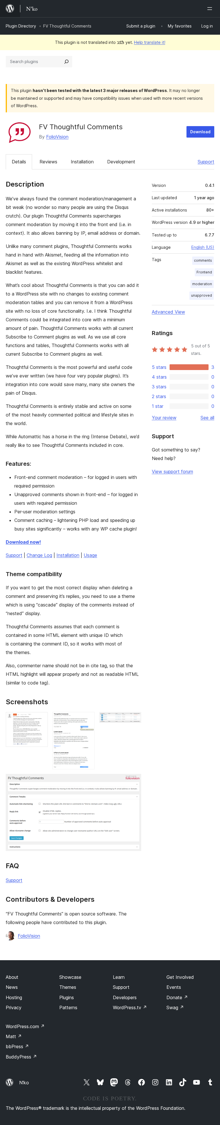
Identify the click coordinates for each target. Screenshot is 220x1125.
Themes (67, 987)
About (12, 977)
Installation (82, 162)
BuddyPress (21, 1057)
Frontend (204, 272)
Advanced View (168, 312)
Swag (175, 1007)
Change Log (39, 555)
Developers (125, 997)
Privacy (13, 1007)
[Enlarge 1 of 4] (40, 720)
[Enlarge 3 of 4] (133, 720)
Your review (164, 417)
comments (203, 260)
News (12, 987)
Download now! (23, 542)
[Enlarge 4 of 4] (133, 781)
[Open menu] (211, 8)
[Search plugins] (66, 61)
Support (206, 162)
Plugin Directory (21, 26)
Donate (177, 997)
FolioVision (57, 137)
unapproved (201, 295)
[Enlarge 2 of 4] (87, 720)
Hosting (14, 997)
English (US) (202, 247)
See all (207, 417)
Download (200, 131)
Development (121, 162)
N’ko (24, 1082)
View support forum (172, 471)
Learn (119, 977)
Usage (90, 555)
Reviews (48, 162)
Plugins (66, 997)
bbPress (17, 1046)
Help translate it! (149, 42)
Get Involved (180, 977)
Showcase (70, 977)
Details (19, 162)
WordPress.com (25, 1026)
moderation (202, 284)
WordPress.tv (130, 1007)
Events (173, 987)
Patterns (68, 1007)
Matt (14, 1036)
